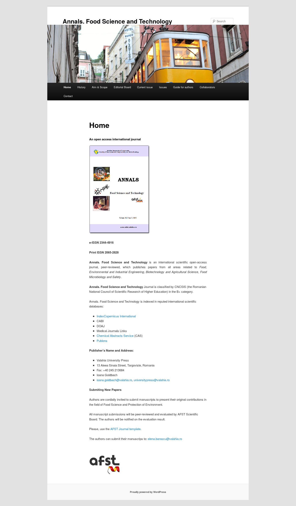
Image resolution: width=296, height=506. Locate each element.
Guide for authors (183, 87)
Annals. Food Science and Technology (117, 21)
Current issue (145, 87)
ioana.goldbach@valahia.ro (114, 380)
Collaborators (207, 87)
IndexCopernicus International (116, 316)
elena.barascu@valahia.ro (165, 439)
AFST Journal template (125, 429)
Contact (68, 96)
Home (67, 87)
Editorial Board (122, 87)
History (81, 87)
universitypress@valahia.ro (152, 380)
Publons (102, 340)
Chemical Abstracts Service (115, 335)
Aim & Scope (99, 87)
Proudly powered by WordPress (148, 492)
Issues (163, 87)
